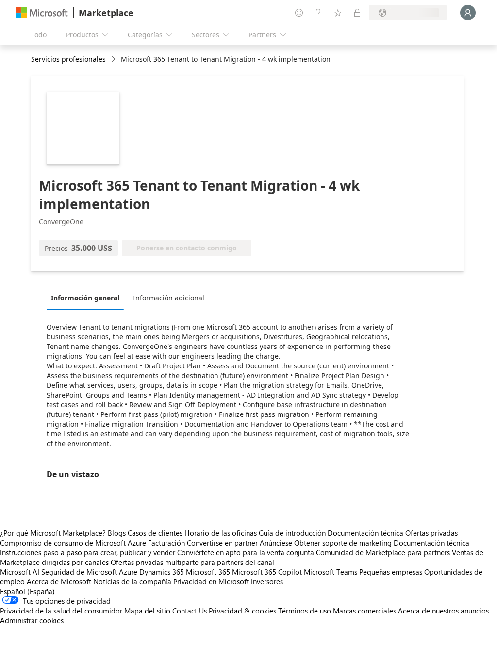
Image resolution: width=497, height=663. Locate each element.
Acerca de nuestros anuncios (443, 610)
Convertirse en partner (222, 542)
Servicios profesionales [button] (68, 59)
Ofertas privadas (431, 533)
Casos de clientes (155, 533)
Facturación (166, 542)
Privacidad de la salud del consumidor (61, 610)
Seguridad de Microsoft (79, 572)
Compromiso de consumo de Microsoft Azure (74, 542)
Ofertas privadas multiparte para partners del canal (192, 562)
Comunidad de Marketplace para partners (383, 552)
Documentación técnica (365, 533)
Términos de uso (304, 610)
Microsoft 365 (208, 572)
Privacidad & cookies (242, 610)
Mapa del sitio (147, 610)
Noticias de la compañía (132, 581)
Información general (85, 297)
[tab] (88, 297)
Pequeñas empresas (390, 572)
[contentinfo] (114, 59)
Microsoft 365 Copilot (267, 572)
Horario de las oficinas (220, 533)
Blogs (117, 533)
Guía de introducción (292, 533)
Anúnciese (276, 542)
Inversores (267, 581)
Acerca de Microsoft (59, 581)
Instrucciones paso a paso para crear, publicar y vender (87, 552)
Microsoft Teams (330, 572)
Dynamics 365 (161, 572)
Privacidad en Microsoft (211, 581)
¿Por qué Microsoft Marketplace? (53, 533)
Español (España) (27, 591)
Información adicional (168, 297)
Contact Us (189, 610)
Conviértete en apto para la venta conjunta (245, 552)
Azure (128, 572)
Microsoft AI (19, 572)
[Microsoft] (42, 12)
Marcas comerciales (364, 610)
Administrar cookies (32, 620)
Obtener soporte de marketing (343, 542)
